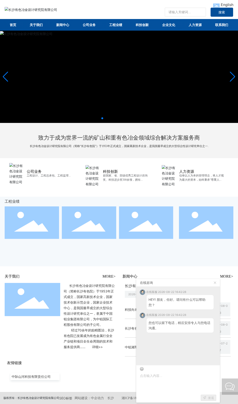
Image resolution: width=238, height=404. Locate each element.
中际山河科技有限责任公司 (31, 376)
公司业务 (34, 171)
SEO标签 (65, 398)
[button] (102, 118)
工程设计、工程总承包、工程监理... (49, 175)
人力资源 (186, 171)
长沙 (110, 398)
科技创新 (110, 171)
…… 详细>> (91, 347)
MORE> (109, 276)
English (227, 4)
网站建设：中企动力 (89, 398)
